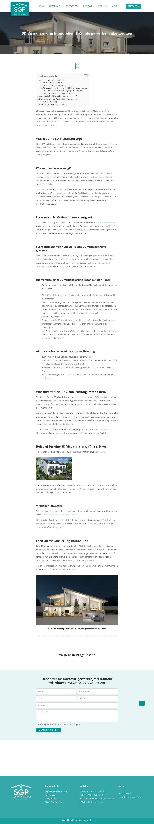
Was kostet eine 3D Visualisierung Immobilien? (58, 96)
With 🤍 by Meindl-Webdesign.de (77, 820)
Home (41, 6)
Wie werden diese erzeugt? (52, 83)
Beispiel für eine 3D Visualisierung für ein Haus (58, 99)
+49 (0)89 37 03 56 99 (104, 798)
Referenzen (72, 6)
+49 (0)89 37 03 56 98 (95, 791)
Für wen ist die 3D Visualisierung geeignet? (58, 85)
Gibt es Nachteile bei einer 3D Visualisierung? (59, 93)
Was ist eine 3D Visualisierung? (51, 80)
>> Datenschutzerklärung (130, 797)
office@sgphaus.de (94, 802)
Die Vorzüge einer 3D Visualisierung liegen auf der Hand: (63, 90)
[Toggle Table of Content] (84, 76)
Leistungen (55, 6)
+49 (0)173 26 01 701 (94, 795)
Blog (114, 6)
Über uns (102, 6)
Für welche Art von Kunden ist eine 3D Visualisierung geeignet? (65, 88)
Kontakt (87, 6)
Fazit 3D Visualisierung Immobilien (53, 104)
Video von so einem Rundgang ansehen (60, 514)
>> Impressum (125, 793)
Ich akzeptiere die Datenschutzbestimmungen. (59, 724)
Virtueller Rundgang (50, 102)
